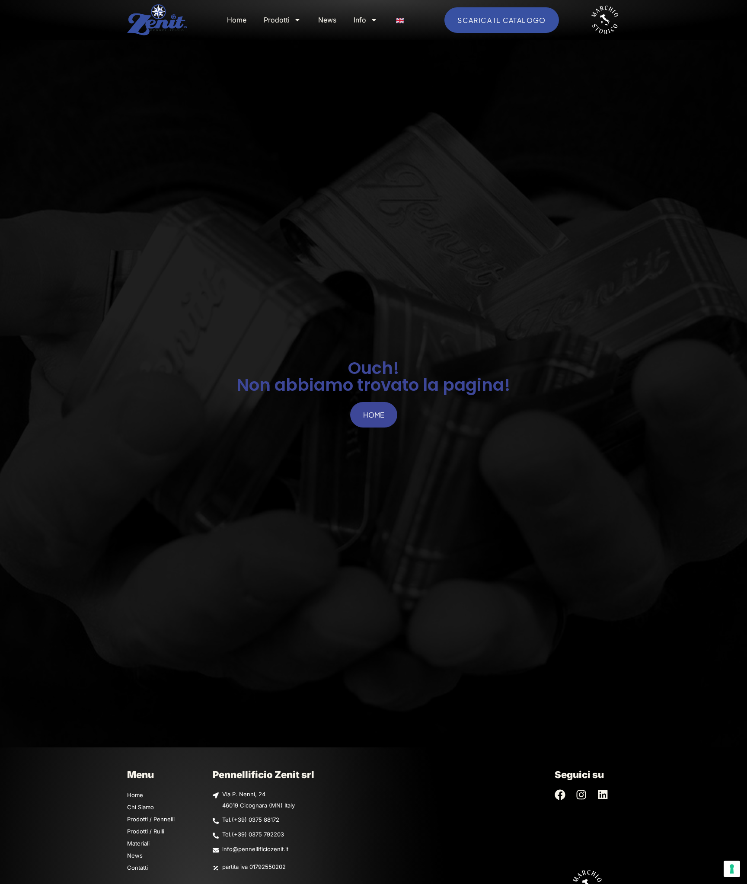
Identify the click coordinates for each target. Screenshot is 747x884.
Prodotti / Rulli (145, 831)
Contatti (137, 867)
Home (236, 20)
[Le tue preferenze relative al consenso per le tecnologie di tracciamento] (732, 869)
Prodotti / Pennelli (151, 819)
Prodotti (277, 20)
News (327, 20)
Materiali (138, 843)
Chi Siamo (140, 807)
